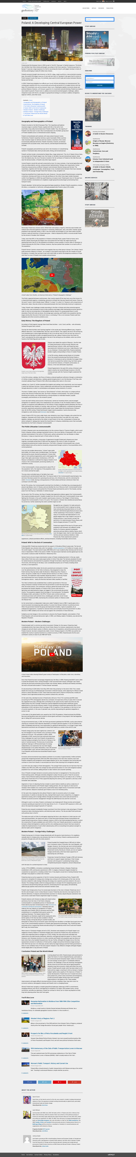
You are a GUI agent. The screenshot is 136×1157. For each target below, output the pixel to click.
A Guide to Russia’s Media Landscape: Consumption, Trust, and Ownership (103, 169)
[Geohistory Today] (36, 8)
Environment (101, 132)
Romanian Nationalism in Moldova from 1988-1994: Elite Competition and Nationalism (55, 1002)
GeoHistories (85, 8)
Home (23, 1155)
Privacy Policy (47, 1155)
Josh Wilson (36, 1110)
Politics (107, 165)
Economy (95, 132)
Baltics (59, 1)
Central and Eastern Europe (34, 1)
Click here (60, 473)
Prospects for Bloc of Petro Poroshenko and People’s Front (51, 1033)
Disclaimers (56, 1155)
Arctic (65, 1)
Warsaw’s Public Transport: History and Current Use (49, 1063)
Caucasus (53, 1)
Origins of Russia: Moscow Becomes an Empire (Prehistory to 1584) (103, 143)
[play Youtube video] (52, 275)
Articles (94, 8)
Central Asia (46, 1)
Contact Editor (38, 1155)
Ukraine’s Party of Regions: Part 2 (42, 1018)
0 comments (25, 1013)
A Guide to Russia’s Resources (103, 134)
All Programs (46, 1129)
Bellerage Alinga (37, 1124)
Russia (24, 1)
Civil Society (96, 165)
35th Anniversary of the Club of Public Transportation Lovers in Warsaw (56, 1048)
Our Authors (29, 1155)
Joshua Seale (36, 1136)
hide (31, 100)
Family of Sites (40, 1122)
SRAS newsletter (73, 1120)
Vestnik (49, 1122)
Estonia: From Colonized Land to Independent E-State (103, 160)
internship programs (43, 1120)
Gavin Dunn (36, 1097)
